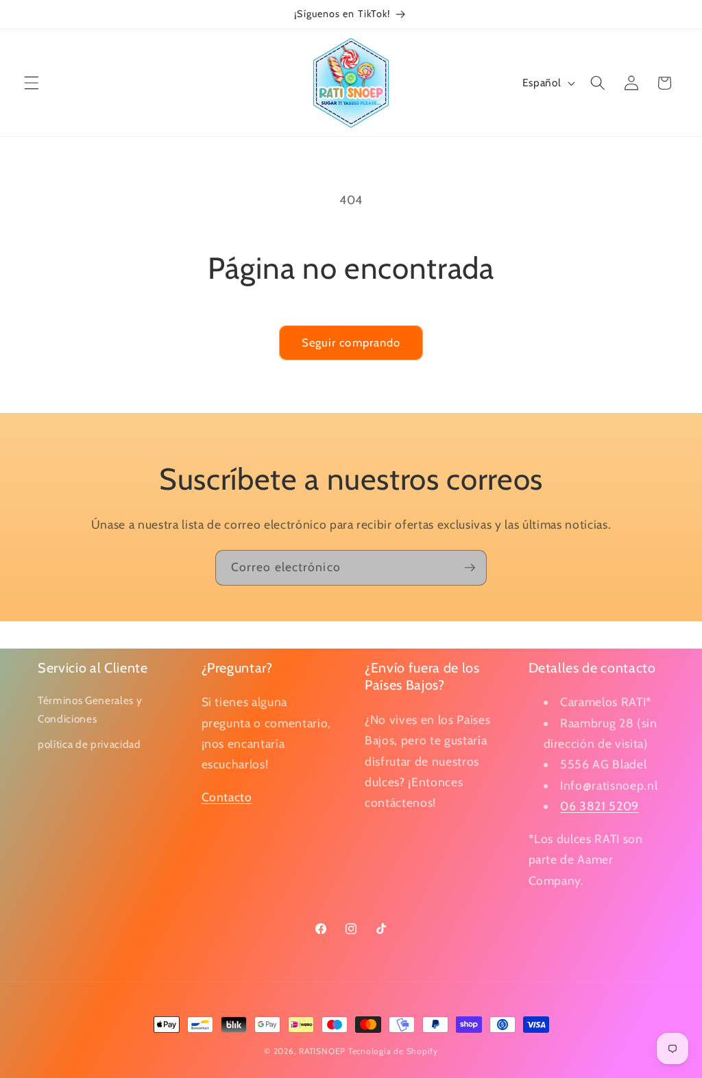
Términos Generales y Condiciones (90, 709)
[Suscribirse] (469, 568)
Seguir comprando (351, 342)
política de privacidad (89, 744)
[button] (31, 82)
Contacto (227, 797)
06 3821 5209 (599, 806)
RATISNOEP (322, 1051)
